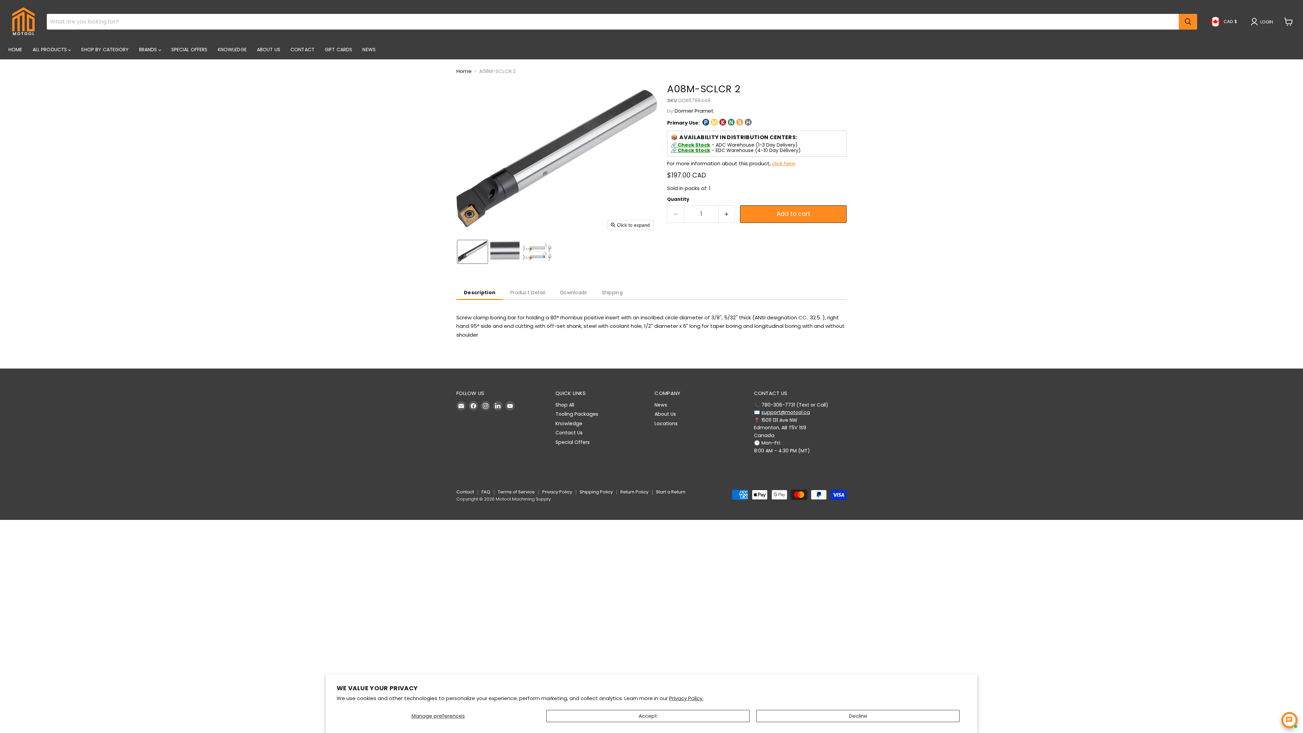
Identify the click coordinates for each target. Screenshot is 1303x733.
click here (783, 163)
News (369, 49)
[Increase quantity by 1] (727, 214)
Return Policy (634, 492)
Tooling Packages (576, 414)
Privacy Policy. (686, 698)
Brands (148, 49)
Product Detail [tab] (527, 292)
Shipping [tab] (612, 292)
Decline (858, 715)
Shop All (564, 404)
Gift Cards (338, 49)
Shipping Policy (596, 492)
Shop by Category (105, 49)
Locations (666, 423)
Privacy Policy (557, 492)
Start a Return (670, 492)
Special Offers (189, 49)
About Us (268, 49)
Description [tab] (479, 292)
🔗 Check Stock (690, 145)
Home (15, 49)
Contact (302, 49)
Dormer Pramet (694, 110)
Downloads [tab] (573, 292)
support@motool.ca (785, 412)
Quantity (678, 199)
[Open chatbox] (1289, 720)
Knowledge (232, 49)
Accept (648, 715)
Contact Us (569, 432)
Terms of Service (516, 492)
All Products (51, 49)
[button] (1263, 22)
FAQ (485, 492)
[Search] (1188, 22)
